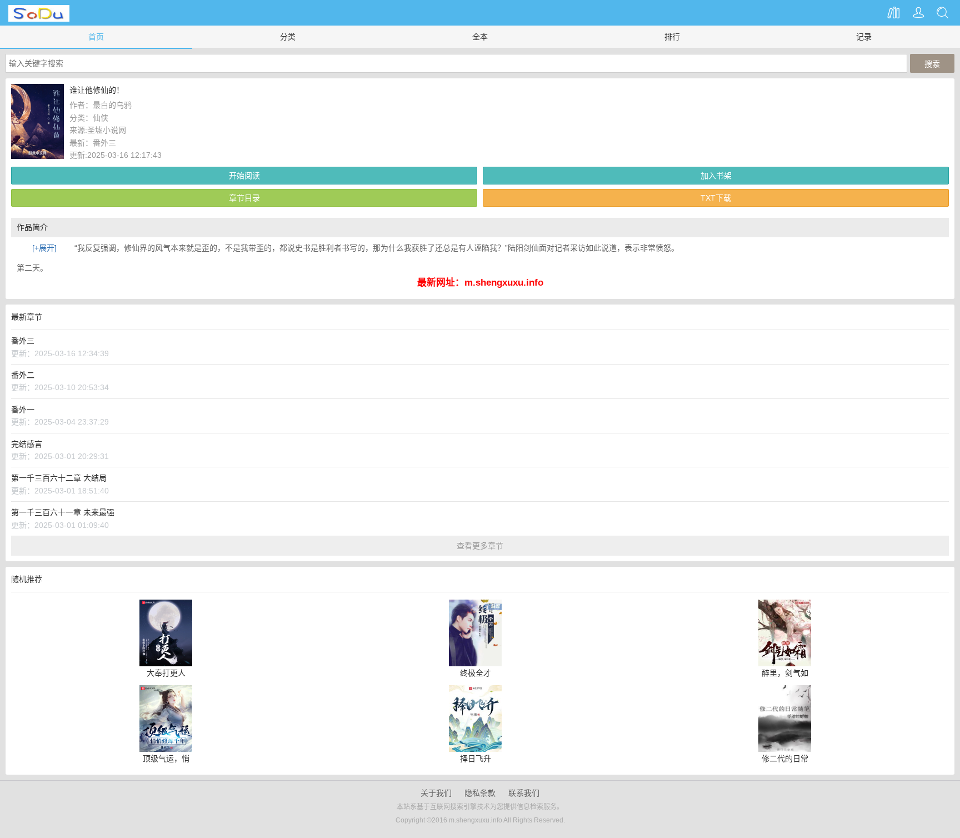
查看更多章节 (480, 545)
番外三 (104, 142)
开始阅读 (244, 175)
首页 (96, 36)
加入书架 (716, 175)
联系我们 (523, 793)
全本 (480, 36)
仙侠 (100, 117)
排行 (672, 36)
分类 (288, 36)
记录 (864, 36)
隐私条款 (480, 793)
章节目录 (244, 197)
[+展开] (44, 247)
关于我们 (436, 793)
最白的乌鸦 (112, 105)
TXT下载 (716, 197)
